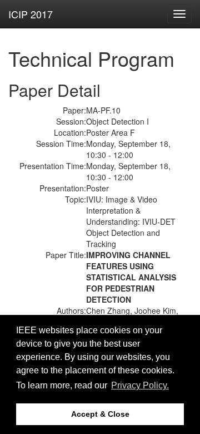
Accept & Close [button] (100, 414)
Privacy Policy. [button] (140, 385)
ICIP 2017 (30, 14)
